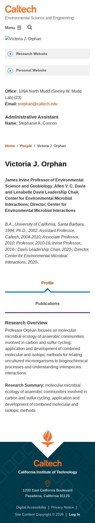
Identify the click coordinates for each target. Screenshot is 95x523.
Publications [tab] (47, 303)
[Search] (29, 27)
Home (10, 146)
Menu (10, 27)
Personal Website (30, 70)
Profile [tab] (47, 283)
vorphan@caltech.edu (38, 104)
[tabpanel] (47, 366)
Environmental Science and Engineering (39, 18)
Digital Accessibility (31, 507)
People (26, 146)
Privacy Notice (62, 507)
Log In (74, 514)
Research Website (31, 54)
